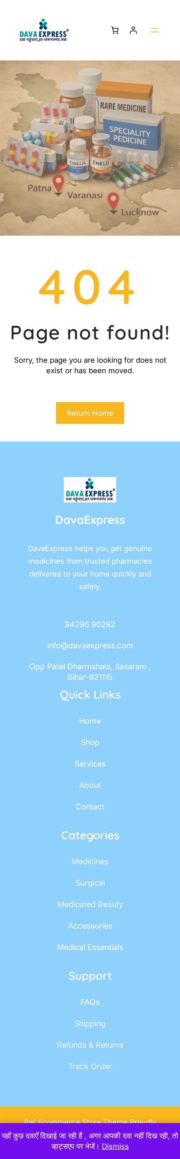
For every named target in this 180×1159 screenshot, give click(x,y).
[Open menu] (155, 30)
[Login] (133, 30)
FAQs (90, 1002)
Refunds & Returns (90, 1044)
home (90, 720)
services (90, 763)
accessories (90, 925)
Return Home (90, 413)
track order (90, 1066)
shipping (90, 1023)
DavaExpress (90, 519)
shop (90, 742)
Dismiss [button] (115, 1146)
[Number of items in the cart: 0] (114, 30)
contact (90, 806)
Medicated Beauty (90, 904)
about (90, 785)
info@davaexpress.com (90, 645)
